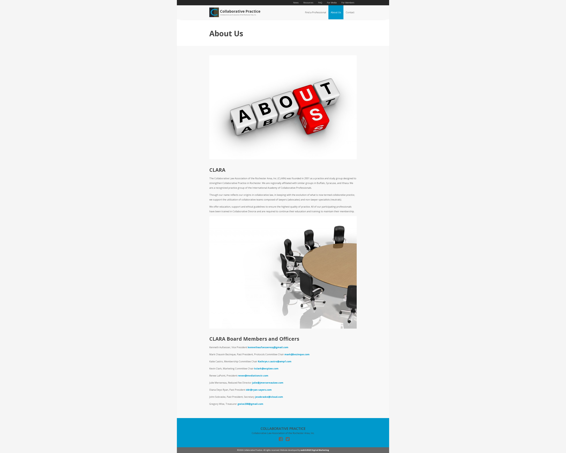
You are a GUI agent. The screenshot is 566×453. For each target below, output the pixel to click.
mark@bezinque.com (297, 354)
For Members (347, 2)
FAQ (320, 2)
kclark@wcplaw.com (266, 368)
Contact (350, 12)
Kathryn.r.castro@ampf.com (274, 361)
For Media (332, 2)
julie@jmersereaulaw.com (267, 382)
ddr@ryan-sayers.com (259, 389)
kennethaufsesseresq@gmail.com (268, 347)
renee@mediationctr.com (253, 375)
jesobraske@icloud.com (269, 396)
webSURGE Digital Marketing (315, 450)
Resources (308, 2)
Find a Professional (315, 12)
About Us (336, 12)
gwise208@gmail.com (250, 404)
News (296, 2)
